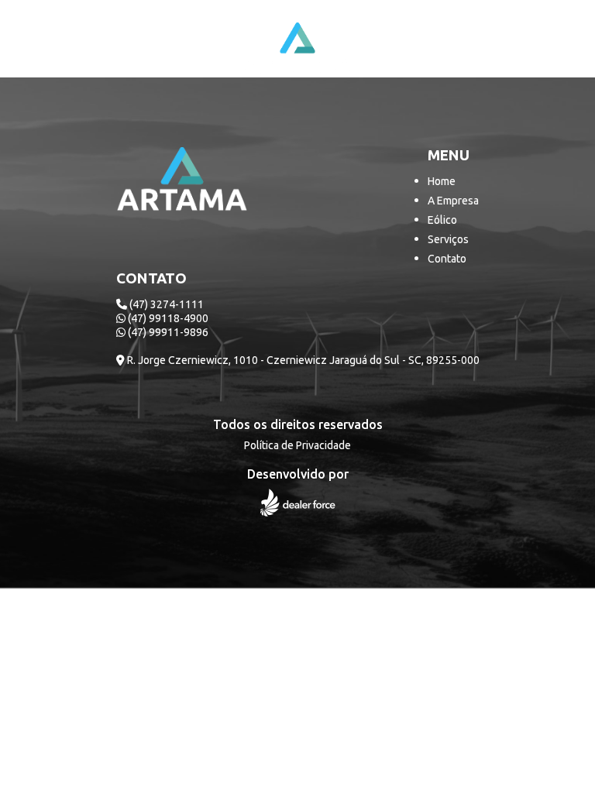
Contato (447, 258)
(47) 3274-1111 (165, 304)
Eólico (442, 220)
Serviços (448, 239)
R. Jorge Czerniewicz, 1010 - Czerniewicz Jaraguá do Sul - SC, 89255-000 (302, 360)
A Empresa (453, 200)
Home (442, 181)
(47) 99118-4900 (167, 318)
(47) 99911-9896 (167, 332)
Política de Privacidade (297, 445)
